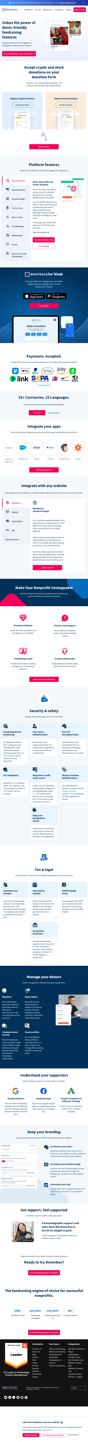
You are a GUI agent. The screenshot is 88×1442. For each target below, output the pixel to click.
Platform (28, 10)
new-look (71, 1191)
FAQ (34, 1360)
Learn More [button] (44, 305)
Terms (34, 1363)
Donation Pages (18, 199)
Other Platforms (12, 539)
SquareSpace (17, 521)
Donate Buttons (18, 190)
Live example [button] (43, 246)
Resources (47, 10)
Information (37, 1344)
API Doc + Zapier (75, 1377)
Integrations (74, 1344)
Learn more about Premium (44, 679)
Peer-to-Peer (17, 217)
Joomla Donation (75, 1374)
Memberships (17, 235)
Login (68, 10)
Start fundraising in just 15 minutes (19, 53)
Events (15, 244)
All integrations (44, 470)
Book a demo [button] (44, 146)
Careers (35, 1357)
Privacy (35, 1366)
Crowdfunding (18, 226)
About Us (36, 1352)
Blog (34, 1354)
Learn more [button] (47, 567)
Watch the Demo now (67, 3)
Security (35, 1368)
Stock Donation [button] (65, 105)
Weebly (15, 512)
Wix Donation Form (76, 1360)
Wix (13, 530)
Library (35, 1377)
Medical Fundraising (57, 1352)
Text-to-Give (17, 208)
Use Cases (54, 1344)
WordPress (16, 503)
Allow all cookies (31, 1435)
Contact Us (37, 1349)
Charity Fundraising (57, 1366)
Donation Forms (18, 180)
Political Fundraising (57, 1349)
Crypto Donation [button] (22, 105)
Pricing (38, 10)
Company (59, 10)
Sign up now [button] (80, 10)
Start (37, 412)
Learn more (44, 385)
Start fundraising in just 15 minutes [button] (44, 1272)
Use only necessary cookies (53, 1435)
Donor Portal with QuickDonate (19, 255)
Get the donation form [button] (43, 240)
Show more (46, 1430)
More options (73, 1434)
